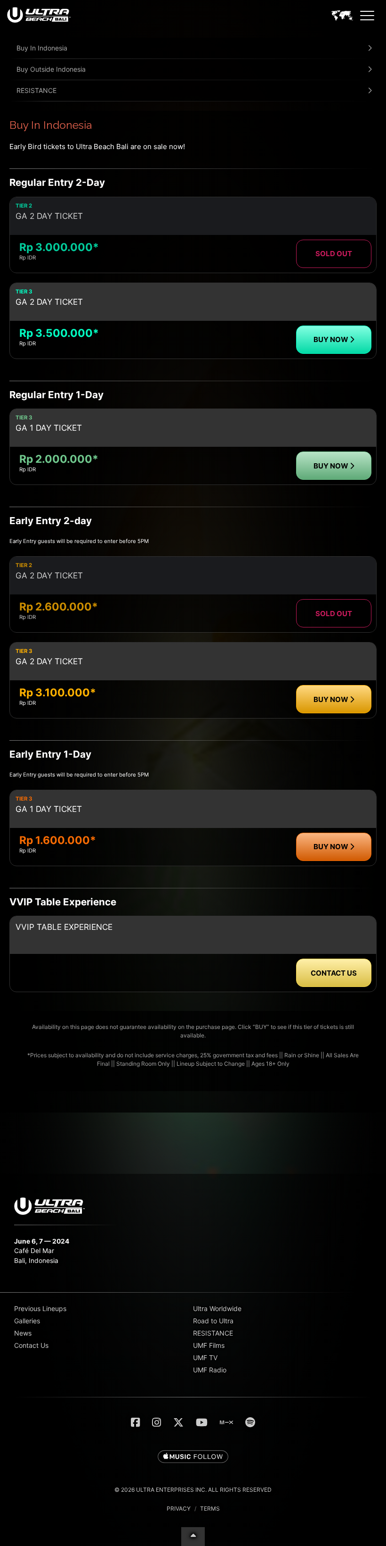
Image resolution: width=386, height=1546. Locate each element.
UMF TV (205, 1358)
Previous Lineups (40, 1308)
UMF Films (209, 1345)
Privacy (179, 1508)
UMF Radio (209, 1370)
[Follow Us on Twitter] (178, 1422)
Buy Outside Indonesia (51, 69)
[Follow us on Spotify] (250, 1422)
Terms (210, 1508)
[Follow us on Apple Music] (193, 1457)
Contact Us (31, 1345)
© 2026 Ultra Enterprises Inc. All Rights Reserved (193, 1489)
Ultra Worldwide (217, 1308)
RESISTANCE (36, 90)
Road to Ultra (213, 1321)
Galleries (27, 1321)
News (23, 1333)
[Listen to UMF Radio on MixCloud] (226, 1422)
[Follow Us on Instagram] (156, 1422)
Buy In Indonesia (41, 48)
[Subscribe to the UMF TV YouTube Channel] (201, 1422)
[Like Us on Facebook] (135, 1422)
